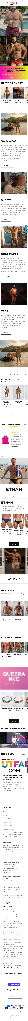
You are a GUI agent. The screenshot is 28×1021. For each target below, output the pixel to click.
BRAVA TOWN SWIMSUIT (7, 402)
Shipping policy (19, 1015)
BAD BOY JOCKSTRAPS (7, 655)
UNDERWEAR (8, 276)
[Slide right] (17, 106)
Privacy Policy (7, 818)
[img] (14, 427)
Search (5, 815)
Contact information (15, 1017)
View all (14, 416)
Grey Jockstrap (18, 617)
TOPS (6, 332)
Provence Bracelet (7, 708)
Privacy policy (20, 1013)
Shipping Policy (7, 825)
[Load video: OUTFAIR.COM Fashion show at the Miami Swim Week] (14, 740)
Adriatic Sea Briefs (7, 529)
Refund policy (12, 1013)
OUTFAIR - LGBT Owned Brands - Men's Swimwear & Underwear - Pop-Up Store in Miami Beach (14, 834)
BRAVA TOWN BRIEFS (18, 402)
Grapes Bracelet (18, 708)
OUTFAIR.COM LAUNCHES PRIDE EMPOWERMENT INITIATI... (14, 777)
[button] (3, 3)
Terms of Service (8, 829)
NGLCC (11, 918)
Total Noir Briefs (18, 530)
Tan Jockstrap (6, 617)
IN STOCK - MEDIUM (18, 101)
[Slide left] (10, 106)
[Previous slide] (10, 374)
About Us (6, 811)
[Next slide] (17, 374)
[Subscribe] (23, 979)
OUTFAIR (13, 1011)
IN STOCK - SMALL (7, 101)
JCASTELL (17, 655)
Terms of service (10, 1015)
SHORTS (6, 219)
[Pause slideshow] (26, 374)
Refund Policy (7, 822)
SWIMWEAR (7, 165)
